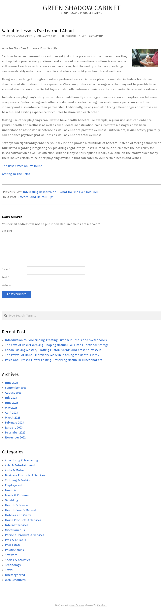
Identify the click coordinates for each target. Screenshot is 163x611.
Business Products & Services (25, 475)
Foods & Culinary (17, 495)
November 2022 (15, 437)
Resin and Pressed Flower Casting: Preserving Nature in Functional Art (53, 360)
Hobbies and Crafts (18, 515)
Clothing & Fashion (18, 480)
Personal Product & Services (24, 535)
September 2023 (15, 387)
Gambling (11, 500)
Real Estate (13, 545)
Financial (71, 36)
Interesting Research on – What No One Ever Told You (60, 192)
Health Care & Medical (20, 510)
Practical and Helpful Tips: (36, 197)
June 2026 (11, 382)
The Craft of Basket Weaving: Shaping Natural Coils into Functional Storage (57, 345)
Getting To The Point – (17, 174)
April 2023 (11, 412)
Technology (13, 565)
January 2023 (14, 427)
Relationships (14, 550)
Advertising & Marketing (21, 460)
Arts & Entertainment (20, 465)
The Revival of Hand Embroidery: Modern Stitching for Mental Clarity (52, 355)
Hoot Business (77, 605)
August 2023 (13, 392)
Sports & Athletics (17, 560)
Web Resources (15, 580)
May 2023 (11, 407)
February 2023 (14, 422)
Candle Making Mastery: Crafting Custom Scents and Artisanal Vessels (53, 350)
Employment (13, 485)
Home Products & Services (23, 520)
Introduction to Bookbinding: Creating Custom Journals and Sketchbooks (56, 340)
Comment (7, 230)
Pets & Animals (15, 540)
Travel (9, 570)
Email (5, 277)
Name (6, 269)
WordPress (102, 605)
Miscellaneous (15, 530)
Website (6, 285)
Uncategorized (15, 575)
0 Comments (96, 36)
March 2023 (12, 417)
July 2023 (11, 397)
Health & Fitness (16, 505)
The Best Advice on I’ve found (22, 166)
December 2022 (15, 432)
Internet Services (16, 525)
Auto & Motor (14, 470)
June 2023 (11, 402)
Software (11, 555)
